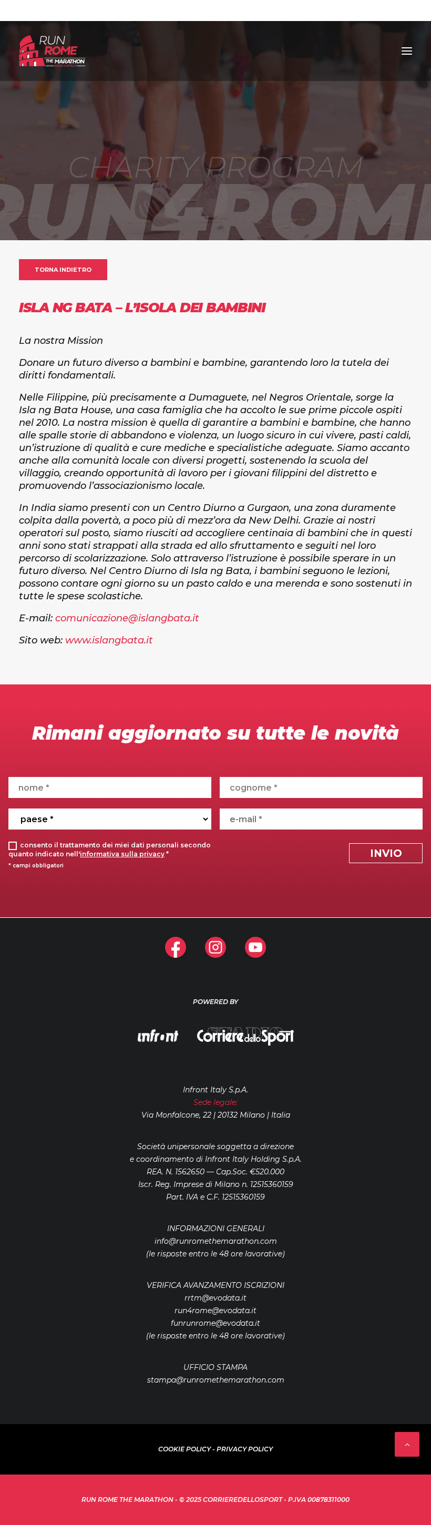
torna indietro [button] (63, 269)
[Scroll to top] (407, 1443)
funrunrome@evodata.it (215, 1323)
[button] (407, 51)
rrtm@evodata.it (215, 1298)
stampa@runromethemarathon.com (215, 1380)
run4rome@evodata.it (215, 1310)
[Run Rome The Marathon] (52, 51)
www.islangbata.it (109, 640)
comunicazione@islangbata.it (127, 618)
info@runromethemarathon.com (216, 1241)
